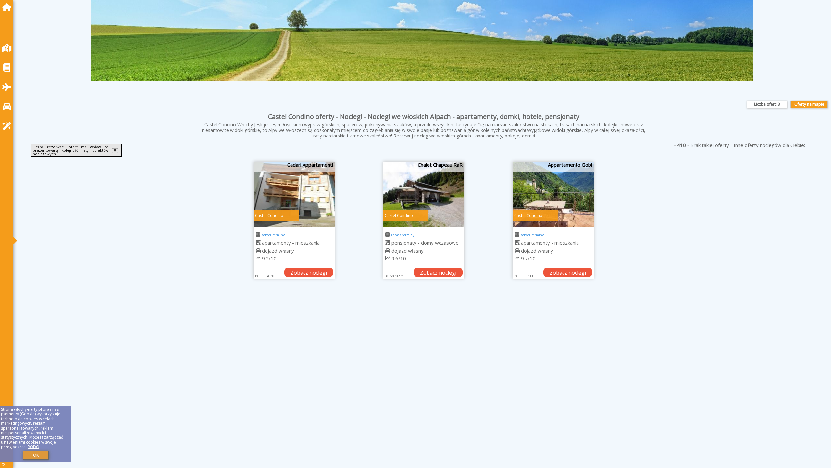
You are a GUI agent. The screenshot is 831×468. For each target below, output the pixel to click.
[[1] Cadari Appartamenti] (294, 194)
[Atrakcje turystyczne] (8, 126)
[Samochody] (8, 106)
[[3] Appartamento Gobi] (553, 194)
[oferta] (258, 243)
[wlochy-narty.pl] (8, 7)
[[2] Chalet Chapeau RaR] (423, 194)
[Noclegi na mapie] (8, 48)
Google (28, 414)
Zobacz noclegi (309, 272)
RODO (33, 446)
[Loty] (8, 87)
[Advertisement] (214, 341)
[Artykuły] (8, 67)
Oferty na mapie (809, 104)
